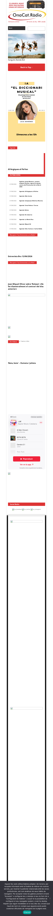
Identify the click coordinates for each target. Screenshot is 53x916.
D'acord (27, 912)
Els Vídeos (13, 342)
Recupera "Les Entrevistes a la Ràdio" (22, 235)
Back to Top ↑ (26, 67)
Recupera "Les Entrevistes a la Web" (22, 263)
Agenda (12, 148)
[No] (50, 898)
